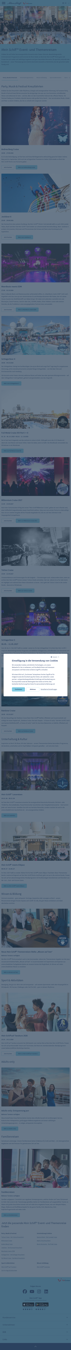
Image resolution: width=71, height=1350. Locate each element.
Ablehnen (33, 689)
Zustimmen (18, 689)
